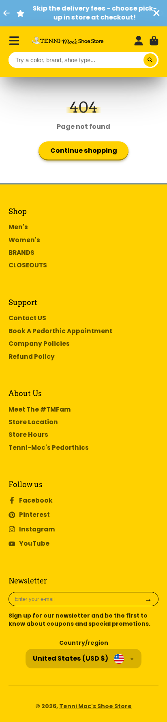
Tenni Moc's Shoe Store (95, 706)
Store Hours (28, 434)
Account (138, 41)
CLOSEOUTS (28, 265)
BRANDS (21, 252)
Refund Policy (32, 356)
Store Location (33, 422)
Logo (67, 40)
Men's (18, 227)
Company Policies (39, 343)
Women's (24, 240)
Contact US (27, 318)
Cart (154, 41)
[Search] (150, 60)
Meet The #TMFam (40, 409)
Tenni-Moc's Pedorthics (49, 447)
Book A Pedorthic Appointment (60, 331)
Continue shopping (83, 150)
